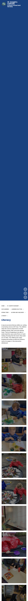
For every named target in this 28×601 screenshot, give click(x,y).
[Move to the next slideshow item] (25, 289)
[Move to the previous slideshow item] (25, 293)
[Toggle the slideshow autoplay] (25, 297)
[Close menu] (24, 4)
